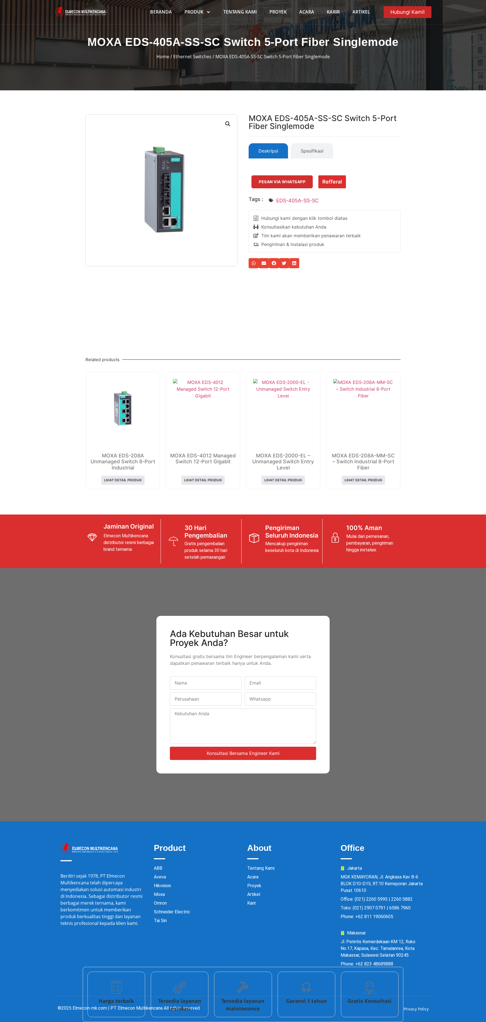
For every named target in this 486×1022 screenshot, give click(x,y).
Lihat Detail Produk (123, 480)
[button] (228, 124)
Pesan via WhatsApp (282, 181)
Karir (333, 12)
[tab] (268, 150)
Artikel (361, 12)
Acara (306, 12)
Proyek (278, 12)
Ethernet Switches (192, 56)
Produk (193, 12)
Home (162, 56)
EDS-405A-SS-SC (297, 200)
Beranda (161, 12)
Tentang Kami (240, 12)
